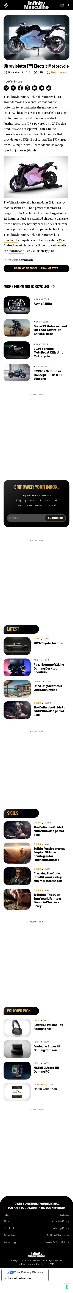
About (7, 1221)
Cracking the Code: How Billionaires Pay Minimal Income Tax (47, 877)
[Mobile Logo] (36, 5)
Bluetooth (11, 240)
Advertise (9, 1235)
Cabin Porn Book (45, 1089)
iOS (59, 240)
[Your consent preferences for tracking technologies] (66, 1287)
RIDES (36, 639)
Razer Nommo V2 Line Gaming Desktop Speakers (48, 668)
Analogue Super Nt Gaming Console (46, 1048)
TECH (36, 660)
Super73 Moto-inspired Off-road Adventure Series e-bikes (50, 330)
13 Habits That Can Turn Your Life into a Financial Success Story (47, 900)
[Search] (67, 5)
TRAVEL (37, 682)
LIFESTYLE (39, 1085)
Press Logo (11, 1242)
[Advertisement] (36, 432)
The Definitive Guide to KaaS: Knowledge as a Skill (49, 711)
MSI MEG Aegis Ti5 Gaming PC (46, 1069)
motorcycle (16, 251)
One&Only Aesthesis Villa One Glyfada (47, 688)
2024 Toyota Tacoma (48, 643)
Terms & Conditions (56, 1242)
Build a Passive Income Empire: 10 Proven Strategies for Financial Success (49, 854)
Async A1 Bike (43, 303)
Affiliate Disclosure (58, 1235)
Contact (9, 1228)
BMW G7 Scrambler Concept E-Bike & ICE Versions (48, 375)
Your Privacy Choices (28, 1272)
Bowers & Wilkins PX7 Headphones (48, 1027)
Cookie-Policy (60, 1221)
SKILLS (37, 703)
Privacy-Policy (61, 1228)
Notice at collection (17, 1278)
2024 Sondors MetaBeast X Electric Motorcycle (48, 352)
